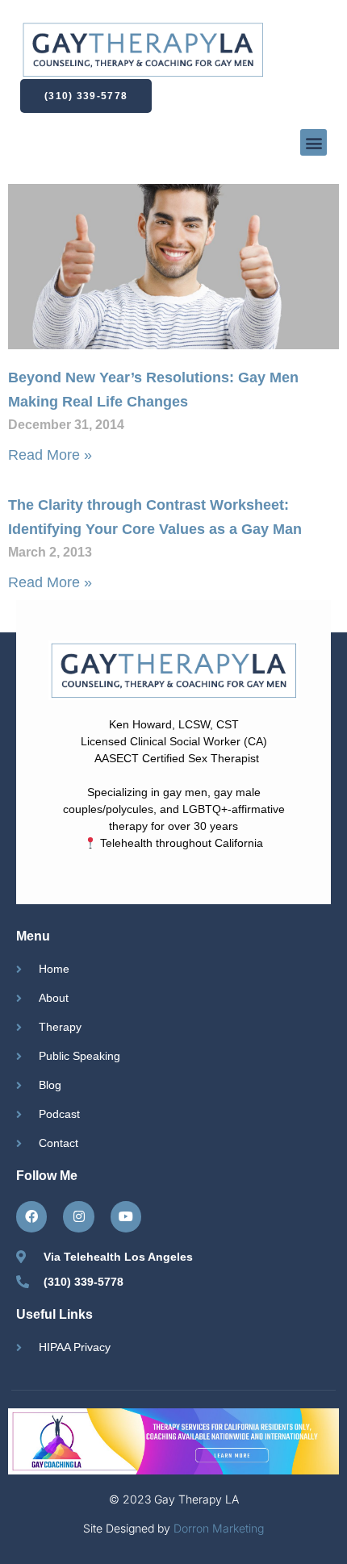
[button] (313, 142)
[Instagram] (78, 1216)
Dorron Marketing (219, 1528)
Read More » (50, 455)
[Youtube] (126, 1216)
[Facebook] (31, 1216)
